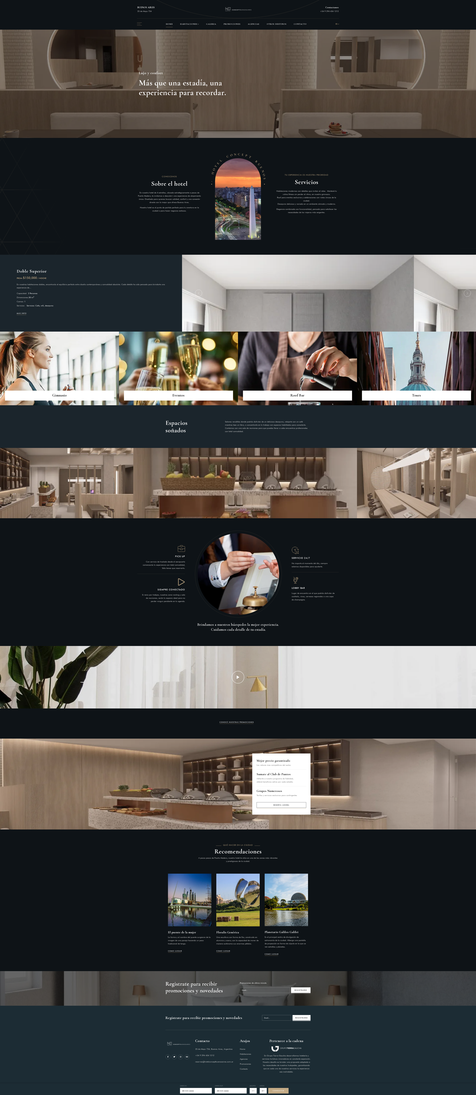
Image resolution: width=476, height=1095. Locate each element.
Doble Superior (32, 271)
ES (336, 24)
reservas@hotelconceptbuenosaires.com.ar (214, 1062)
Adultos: (253, 1086)
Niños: (262, 1086)
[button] (198, 293)
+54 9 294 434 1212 (329, 11)
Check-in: (183, 1086)
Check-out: (219, 1086)
